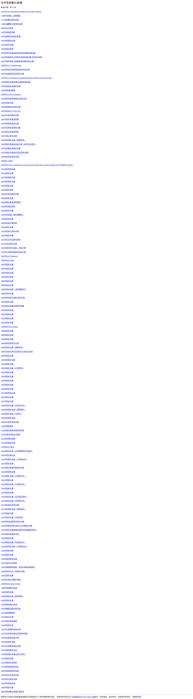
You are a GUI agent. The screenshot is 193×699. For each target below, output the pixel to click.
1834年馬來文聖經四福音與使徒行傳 (15, 69)
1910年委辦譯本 (7, 426)
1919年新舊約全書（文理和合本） (14, 459)
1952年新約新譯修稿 (9, 621)
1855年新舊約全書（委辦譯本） (13, 140)
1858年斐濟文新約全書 (10, 157)
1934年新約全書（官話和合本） (13, 542)
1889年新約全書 (7, 293)
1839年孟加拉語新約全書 (11, 86)
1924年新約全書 (7, 488)
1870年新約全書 (7, 235)
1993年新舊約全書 (8, 683)
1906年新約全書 (7, 380)
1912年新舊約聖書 (8, 439)
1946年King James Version (10, 584)
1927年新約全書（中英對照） (12, 517)
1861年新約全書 (7, 173)
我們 (139, 697)
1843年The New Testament (11, 94)
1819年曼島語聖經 (8, 32)
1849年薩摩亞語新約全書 (11, 107)
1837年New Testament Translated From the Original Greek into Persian (26, 78)
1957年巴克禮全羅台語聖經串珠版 (14, 633)
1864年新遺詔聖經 (8, 206)
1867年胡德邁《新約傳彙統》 (12, 215)
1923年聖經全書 (7, 480)
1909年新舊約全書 (8, 418)
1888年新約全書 (7, 285)
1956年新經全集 (7, 625)
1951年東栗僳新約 (8, 613)
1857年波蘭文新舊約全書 (11, 148)
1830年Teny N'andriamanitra (11, 65)
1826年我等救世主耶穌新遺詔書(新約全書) (17, 61)
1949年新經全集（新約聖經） (12, 596)
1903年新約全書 (7, 372)
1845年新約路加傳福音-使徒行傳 (13, 99)
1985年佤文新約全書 (9, 679)
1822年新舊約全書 (8, 40)
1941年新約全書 (7, 575)
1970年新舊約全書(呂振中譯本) (13, 654)
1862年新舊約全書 (8, 181)
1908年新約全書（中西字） (11, 414)
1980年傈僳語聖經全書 (10, 671)
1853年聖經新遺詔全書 (10, 123)
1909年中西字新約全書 (10, 422)
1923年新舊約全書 (8, 472)
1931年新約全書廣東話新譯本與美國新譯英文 (19, 530)
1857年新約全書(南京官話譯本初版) (15, 152)
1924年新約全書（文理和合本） (13, 484)
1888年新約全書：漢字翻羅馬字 (13, 289)
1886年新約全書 (7, 273)
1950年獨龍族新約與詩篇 (11, 609)
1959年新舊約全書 (8, 642)
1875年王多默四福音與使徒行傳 (13, 252)
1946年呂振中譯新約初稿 (11, 580)
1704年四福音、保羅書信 (11, 16)
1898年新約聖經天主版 (10, 343)
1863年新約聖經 (7, 190)
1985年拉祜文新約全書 (10, 675)
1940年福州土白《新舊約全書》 (13, 571)
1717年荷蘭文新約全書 (10, 20)
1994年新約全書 (7, 687)
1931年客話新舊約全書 (10, 534)
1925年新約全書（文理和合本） (13, 501)
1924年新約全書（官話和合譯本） (14, 497)
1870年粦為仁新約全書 (10, 231)
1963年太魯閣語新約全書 (11, 646)
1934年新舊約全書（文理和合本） (14, 546)
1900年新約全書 (7, 356)
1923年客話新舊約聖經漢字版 (12, 468)
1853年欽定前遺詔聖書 (10, 119)
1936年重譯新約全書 (9, 559)
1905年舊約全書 (7, 376)
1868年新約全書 (7, 219)
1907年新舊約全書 (8, 393)
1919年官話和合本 (8, 455)
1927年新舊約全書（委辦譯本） (13, 509)
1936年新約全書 (7, 551)
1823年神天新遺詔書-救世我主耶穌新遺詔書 (18, 53)
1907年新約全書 (7, 397)
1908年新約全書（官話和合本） (13, 405)
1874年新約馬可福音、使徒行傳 (13, 248)
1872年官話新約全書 (9, 244)
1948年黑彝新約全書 (9, 588)
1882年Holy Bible (7, 260)
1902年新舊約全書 (8, 360)
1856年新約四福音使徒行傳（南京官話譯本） (19, 144)
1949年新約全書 (7, 592)
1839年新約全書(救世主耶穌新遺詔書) (16, 82)
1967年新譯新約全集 (9, 650)
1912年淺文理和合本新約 (11, 434)
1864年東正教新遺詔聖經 (11, 202)
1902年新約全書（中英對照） (12, 368)
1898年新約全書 (7, 331)
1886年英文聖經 (7, 277)
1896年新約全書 (7, 314)
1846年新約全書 (7, 103)
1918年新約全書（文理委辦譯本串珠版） (17, 451)
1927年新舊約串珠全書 (10, 505)
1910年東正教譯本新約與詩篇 (12, 430)
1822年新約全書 (7, 45)
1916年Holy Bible (7, 447)
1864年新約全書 (7, 198)
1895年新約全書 (7, 310)
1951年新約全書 (7, 617)
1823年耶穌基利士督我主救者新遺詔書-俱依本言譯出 (22, 57)
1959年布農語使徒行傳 (10, 638)
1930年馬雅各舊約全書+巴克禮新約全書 (16, 526)
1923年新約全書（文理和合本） (13, 476)
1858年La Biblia (7, 161)
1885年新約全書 (7, 264)
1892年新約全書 (7, 302)
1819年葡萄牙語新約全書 (11, 36)
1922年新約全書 (7, 463)
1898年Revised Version (9, 327)
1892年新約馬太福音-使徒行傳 (13, 298)
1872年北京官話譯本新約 (11, 240)
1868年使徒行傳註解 (9, 223)
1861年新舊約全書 (8, 169)
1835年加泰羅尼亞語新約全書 (12, 74)
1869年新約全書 (7, 227)
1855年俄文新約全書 (9, 136)
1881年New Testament (9, 256)
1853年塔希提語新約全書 (11, 128)
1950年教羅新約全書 (9, 604)
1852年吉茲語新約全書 (10, 115)
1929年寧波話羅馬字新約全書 (12, 521)
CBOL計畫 (90, 697)
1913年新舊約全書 (8, 443)
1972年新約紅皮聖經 (9, 662)
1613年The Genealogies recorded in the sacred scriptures (21, 11)
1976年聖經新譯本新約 (10, 667)
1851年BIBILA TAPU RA (10, 111)
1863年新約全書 (7, 186)
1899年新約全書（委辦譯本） (12, 347)
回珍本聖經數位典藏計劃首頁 (12, 691)
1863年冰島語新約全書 (10, 194)
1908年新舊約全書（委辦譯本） (13, 410)
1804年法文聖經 (7, 28)
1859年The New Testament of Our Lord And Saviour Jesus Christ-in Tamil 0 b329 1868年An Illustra (37, 165)
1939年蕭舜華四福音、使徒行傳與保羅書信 (18, 567)
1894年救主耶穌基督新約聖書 (12, 306)
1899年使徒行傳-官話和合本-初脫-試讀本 (17, 351)
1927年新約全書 (7, 513)
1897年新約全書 (7, 318)
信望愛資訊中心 (77, 697)
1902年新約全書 (7, 364)
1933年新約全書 (7, 538)
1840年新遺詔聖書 (8, 90)
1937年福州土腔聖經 (9, 563)
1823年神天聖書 (7, 49)
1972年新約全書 (7, 658)
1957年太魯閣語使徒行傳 (11, 629)
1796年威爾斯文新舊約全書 (11, 24)
